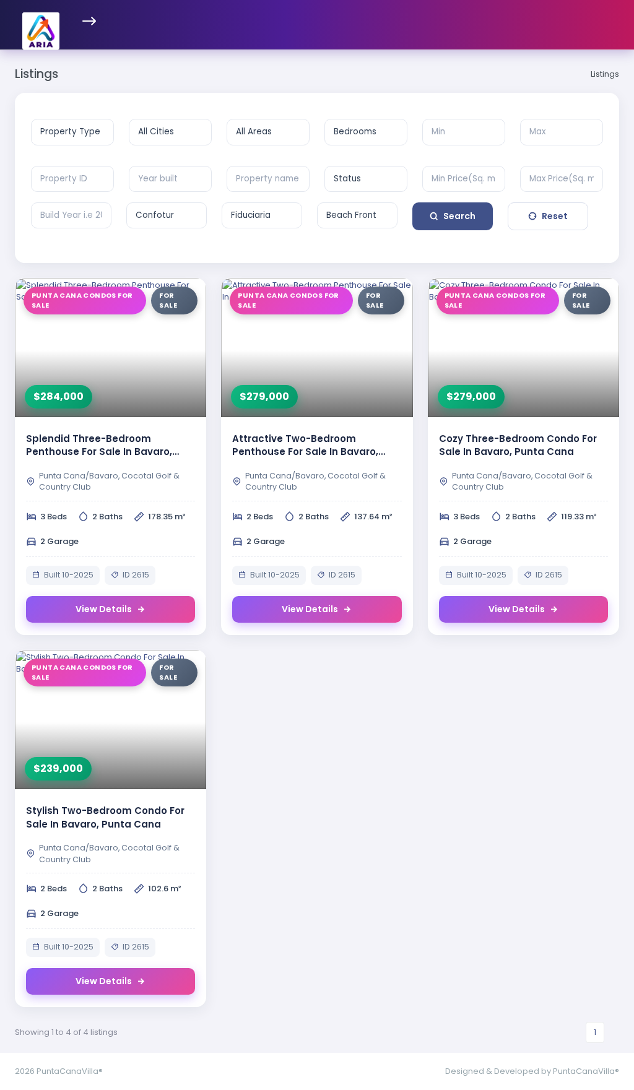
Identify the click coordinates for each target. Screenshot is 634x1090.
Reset (555, 216)
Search (459, 216)
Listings (605, 74)
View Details (104, 609)
